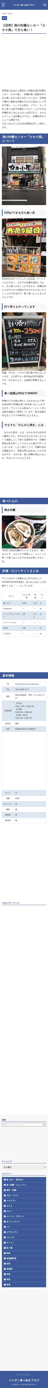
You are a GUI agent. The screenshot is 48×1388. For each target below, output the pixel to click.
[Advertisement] (24, 61)
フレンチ (10, 1237)
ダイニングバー (13, 1221)
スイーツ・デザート (15, 1216)
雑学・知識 (11, 1190)
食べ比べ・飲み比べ (15, 1179)
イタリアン (11, 1200)
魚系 (8, 1284)
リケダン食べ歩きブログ (24, 5)
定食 (8, 1263)
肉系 (8, 1279)
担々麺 (9, 1248)
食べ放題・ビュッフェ (16, 1185)
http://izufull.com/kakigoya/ (27, 684)
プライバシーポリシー (24, 1375)
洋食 (8, 1274)
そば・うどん (12, 1195)
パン (8, 1227)
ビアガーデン (12, 1232)
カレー (9, 1211)
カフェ (9, 1206)
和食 (8, 1253)
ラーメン (10, 1242)
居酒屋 (9, 1269)
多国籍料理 (11, 1258)
